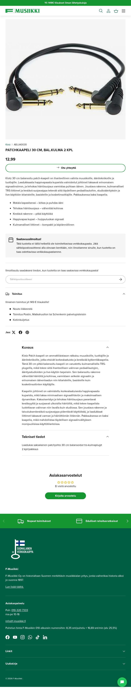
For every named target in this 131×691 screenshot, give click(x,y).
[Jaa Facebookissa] (20, 332)
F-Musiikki (17, 678)
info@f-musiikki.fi (15, 621)
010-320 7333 (19, 610)
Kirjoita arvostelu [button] (65, 496)
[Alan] (122, 682)
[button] (116, 11)
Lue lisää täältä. (14, 587)
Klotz (8, 144)
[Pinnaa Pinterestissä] (27, 332)
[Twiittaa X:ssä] (13, 332)
